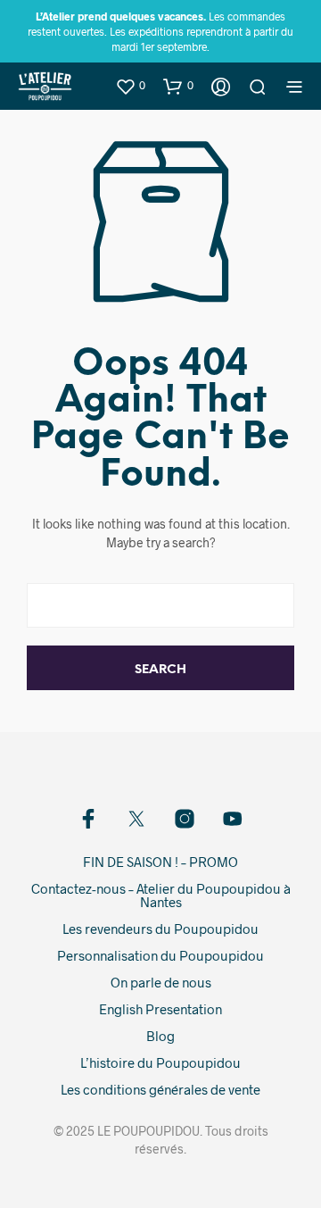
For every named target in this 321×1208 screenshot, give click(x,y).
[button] (130, 86)
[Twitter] (136, 818)
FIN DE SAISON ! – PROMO (160, 862)
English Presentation (160, 1009)
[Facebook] (88, 818)
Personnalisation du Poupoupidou (160, 955)
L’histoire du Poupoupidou (160, 1062)
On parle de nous (161, 982)
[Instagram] (184, 818)
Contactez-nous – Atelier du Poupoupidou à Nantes (161, 895)
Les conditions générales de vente (160, 1089)
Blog (160, 1036)
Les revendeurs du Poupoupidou (160, 929)
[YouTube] (232, 818)
